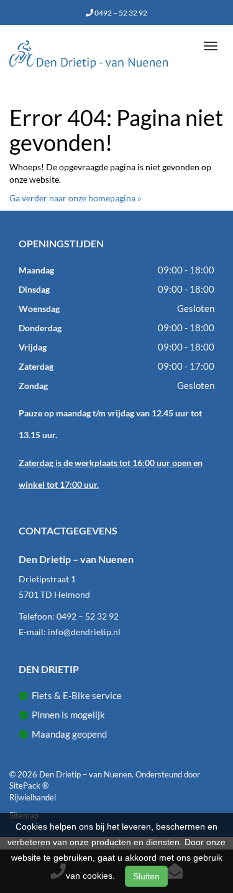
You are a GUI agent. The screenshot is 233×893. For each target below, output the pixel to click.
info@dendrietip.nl (84, 631)
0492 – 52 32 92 (120, 12)
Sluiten (146, 876)
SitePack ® (28, 785)
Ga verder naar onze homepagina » (75, 198)
